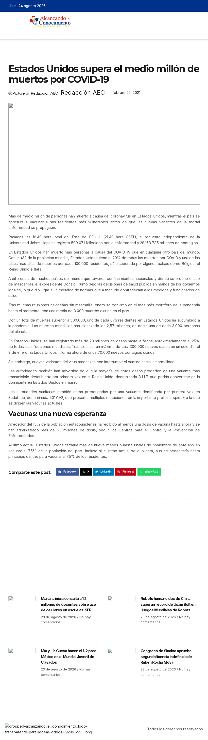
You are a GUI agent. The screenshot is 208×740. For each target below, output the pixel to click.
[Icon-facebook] (176, 6)
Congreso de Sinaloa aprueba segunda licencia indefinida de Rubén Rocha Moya (166, 656)
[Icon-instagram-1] (191, 6)
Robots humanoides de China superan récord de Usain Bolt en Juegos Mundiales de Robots (168, 604)
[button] (94, 31)
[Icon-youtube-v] (199, 6)
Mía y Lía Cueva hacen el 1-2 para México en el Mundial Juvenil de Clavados (68, 656)
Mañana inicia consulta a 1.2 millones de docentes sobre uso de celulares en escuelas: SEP (68, 604)
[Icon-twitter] (184, 6)
